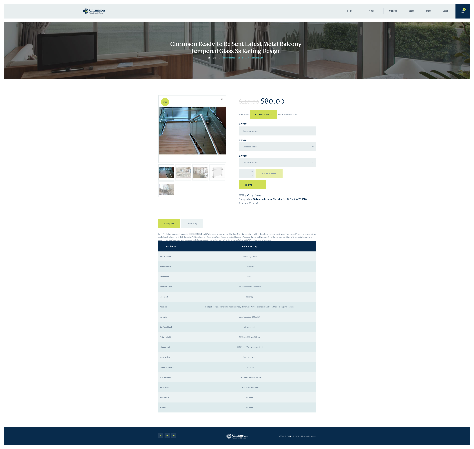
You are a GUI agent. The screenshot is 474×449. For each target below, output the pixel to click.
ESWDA (289, 436)
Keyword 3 (243, 155)
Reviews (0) (192, 223)
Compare (249, 185)
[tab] (169, 224)
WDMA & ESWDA (297, 199)
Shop (215, 57)
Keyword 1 (243, 123)
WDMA (282, 436)
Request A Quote (263, 114)
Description (169, 223)
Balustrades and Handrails (269, 199)
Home (209, 58)
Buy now (266, 173)
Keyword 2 (243, 140)
